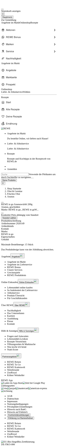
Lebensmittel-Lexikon (17, 339)
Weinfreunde (13, 370)
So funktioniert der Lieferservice (22, 290)
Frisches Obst (13, 194)
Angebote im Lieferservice (19, 264)
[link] (32, 136)
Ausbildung (12, 318)
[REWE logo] (5, 128)
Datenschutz (13, 398)
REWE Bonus (14, 267)
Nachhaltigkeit (14, 310)
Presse (10, 321)
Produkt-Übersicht (15, 295)
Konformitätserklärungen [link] (18, 415)
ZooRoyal (12, 372)
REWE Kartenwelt (16, 367)
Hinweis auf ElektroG (17, 412)
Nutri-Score (12, 349)
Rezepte (28, 157)
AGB (9, 396)
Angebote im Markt (16, 262)
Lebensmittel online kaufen (20, 287)
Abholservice (13, 293)
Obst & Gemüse (14, 191)
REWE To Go (14, 364)
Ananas (10, 196)
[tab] (29, 226)
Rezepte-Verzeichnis (16, 341)
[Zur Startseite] (11, 5)
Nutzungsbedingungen (17, 404)
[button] (2, 202)
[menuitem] (29, 30)
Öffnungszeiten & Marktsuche (21, 344)
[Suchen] (32, 178)
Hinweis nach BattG (16, 409)
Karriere (11, 316)
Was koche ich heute (16, 347)
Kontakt (11, 324)
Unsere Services (14, 270)
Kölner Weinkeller (15, 375)
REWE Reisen (14, 362)
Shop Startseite (14, 188)
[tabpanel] (29, 235)
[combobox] (15, 174)
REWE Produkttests (16, 275)
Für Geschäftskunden (17, 298)
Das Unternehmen (15, 313)
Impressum (12, 401)
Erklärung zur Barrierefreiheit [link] (20, 418)
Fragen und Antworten (17, 336)
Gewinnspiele (13, 272)
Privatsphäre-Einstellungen (19, 406)
